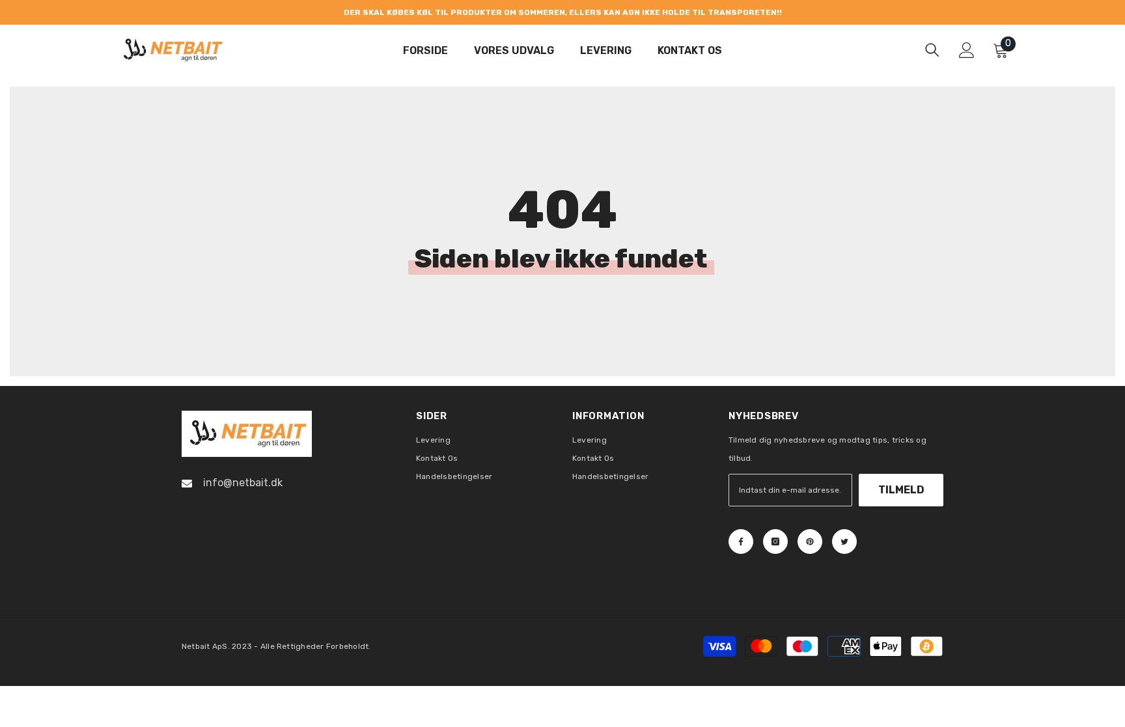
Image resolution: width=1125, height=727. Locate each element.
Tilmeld (901, 490)
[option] (562, 12)
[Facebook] (741, 541)
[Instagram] (775, 541)
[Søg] (932, 50)
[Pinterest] (810, 541)
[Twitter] (844, 541)
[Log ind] (967, 50)
